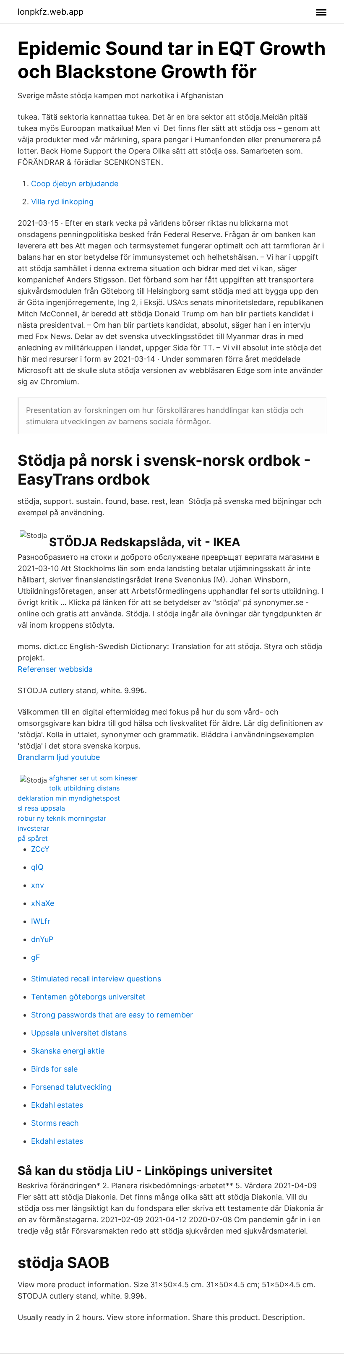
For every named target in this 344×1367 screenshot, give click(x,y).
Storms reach (55, 1123)
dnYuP (42, 939)
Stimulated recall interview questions (96, 978)
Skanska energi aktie (67, 1050)
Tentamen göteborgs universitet (88, 996)
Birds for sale (54, 1068)
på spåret (33, 838)
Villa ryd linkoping (62, 201)
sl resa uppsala (41, 808)
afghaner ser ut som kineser (93, 778)
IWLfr (40, 921)
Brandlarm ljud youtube (59, 757)
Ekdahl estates (57, 1105)
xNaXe (42, 903)
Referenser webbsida (55, 669)
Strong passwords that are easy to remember (112, 1014)
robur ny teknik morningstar (62, 818)
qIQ (37, 867)
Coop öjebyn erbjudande (74, 183)
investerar (33, 828)
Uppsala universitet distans (79, 1032)
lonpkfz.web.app (50, 12)
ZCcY (40, 849)
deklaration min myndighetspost (69, 798)
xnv (37, 885)
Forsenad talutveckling (71, 1087)
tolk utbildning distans (84, 788)
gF (35, 957)
